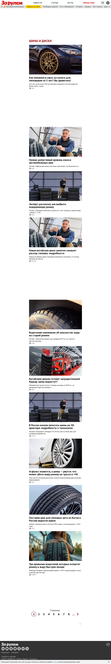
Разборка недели (50, 6)
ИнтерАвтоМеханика (15, 6)
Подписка (33, 659)
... (73, 614)
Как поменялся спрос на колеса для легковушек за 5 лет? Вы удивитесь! (50, 79)
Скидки (88, 6)
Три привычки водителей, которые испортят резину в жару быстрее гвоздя (54, 565)
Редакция (5, 652)
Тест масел (97, 6)
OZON (3, 659)
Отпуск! (79, 6)
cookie (55, 662)
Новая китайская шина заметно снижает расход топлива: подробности (52, 252)
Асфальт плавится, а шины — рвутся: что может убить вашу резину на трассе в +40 (53, 473)
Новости (37, 3)
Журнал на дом (33, 6)
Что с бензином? (67, 6)
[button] (109, 662)
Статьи (54, 3)
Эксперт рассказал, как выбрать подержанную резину (47, 205)
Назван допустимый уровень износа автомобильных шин (50, 161)
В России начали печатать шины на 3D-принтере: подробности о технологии (52, 426)
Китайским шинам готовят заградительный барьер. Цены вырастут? (54, 380)
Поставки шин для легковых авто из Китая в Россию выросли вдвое (55, 519)
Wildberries (11, 659)
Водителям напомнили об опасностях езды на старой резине (54, 334)
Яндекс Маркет (22, 659)
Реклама (14, 652)
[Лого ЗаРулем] (11, 2)
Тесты (70, 3)
